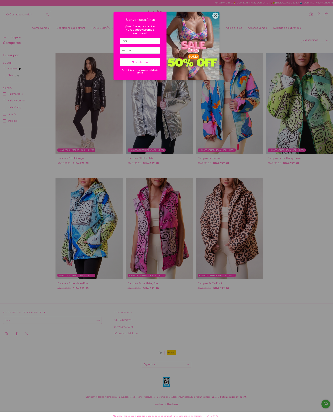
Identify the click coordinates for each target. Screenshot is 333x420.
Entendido (212, 416)
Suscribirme (140, 62)
